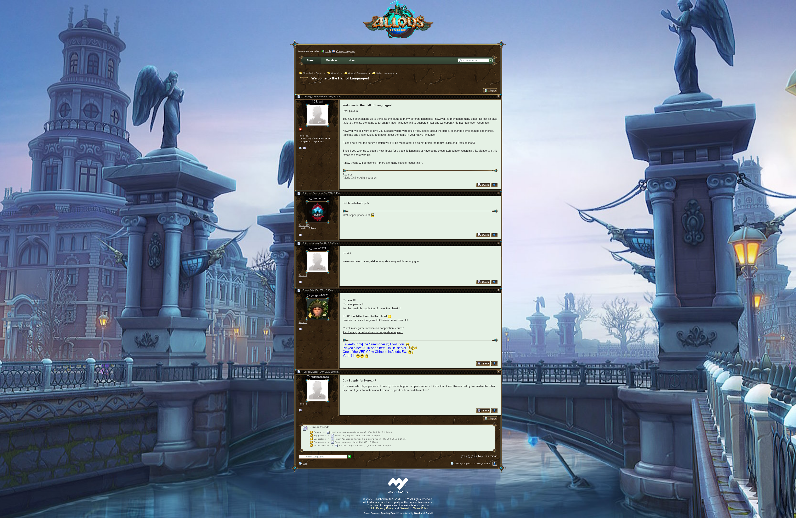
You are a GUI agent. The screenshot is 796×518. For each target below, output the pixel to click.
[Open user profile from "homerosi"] (317, 211)
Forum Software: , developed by (398, 513)
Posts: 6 (303, 322)
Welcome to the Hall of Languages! (340, 78)
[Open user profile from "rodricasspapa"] (317, 390)
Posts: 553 (304, 135)
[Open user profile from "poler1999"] (317, 261)
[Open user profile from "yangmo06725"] (317, 308)
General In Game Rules (414, 508)
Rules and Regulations (458, 142)
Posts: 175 (304, 225)
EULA (371, 508)
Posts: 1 (303, 275)
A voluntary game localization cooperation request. (373, 332)
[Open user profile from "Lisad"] (317, 115)
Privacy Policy (385, 508)
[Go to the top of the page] (495, 185)
